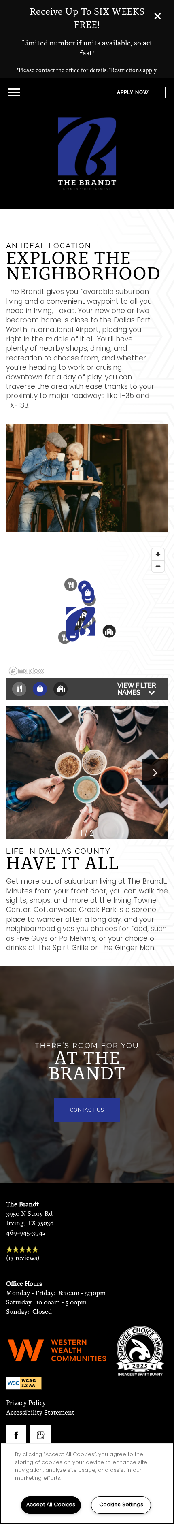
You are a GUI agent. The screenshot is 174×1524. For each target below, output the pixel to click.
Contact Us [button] (87, 1110)
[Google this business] (40, 1435)
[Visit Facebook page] (16, 1435)
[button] (164, 16)
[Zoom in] (158, 554)
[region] (87, 1483)
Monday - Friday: (30, 1292)
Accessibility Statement (40, 1412)
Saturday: (19, 1302)
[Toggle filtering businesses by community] (60, 689)
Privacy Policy (26, 1402)
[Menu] (14, 92)
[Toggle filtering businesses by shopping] (40, 689)
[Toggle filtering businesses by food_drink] (19, 689)
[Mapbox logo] (26, 671)
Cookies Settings (121, 1505)
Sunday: (17, 1311)
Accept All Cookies (50, 1505)
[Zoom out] (158, 566)
